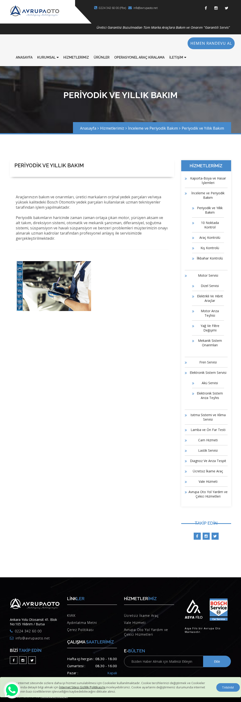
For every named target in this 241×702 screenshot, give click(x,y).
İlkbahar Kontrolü (210, 258)
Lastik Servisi (208, 450)
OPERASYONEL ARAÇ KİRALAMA (139, 57)
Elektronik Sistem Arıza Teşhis (210, 395)
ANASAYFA (24, 57)
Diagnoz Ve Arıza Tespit (208, 461)
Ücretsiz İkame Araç (208, 471)
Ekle (217, 661)
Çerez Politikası (80, 629)
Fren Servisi (208, 362)
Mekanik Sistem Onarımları (210, 342)
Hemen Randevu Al (211, 43)
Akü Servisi (210, 383)
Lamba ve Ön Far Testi (208, 429)
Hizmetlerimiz (112, 128)
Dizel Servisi (210, 285)
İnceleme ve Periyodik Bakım (153, 128)
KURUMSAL (46, 57)
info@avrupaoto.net (145, 8)
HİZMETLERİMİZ (76, 57)
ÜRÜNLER (101, 57)
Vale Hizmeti (208, 481)
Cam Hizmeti (208, 440)
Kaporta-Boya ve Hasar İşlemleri (208, 180)
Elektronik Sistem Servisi (208, 372)
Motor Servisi (208, 275)
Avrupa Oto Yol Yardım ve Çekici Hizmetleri (208, 494)
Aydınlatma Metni (82, 622)
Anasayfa (88, 128)
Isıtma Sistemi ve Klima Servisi (208, 417)
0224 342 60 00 (28, 631)
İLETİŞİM (176, 57)
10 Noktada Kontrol (210, 224)
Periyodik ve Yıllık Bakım (203, 128)
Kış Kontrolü (210, 248)
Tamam (228, 687)
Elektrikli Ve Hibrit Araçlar (210, 298)
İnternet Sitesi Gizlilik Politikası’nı (82, 687)
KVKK (71, 615)
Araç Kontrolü (209, 237)
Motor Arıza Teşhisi (210, 313)
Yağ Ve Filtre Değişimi (210, 327)
